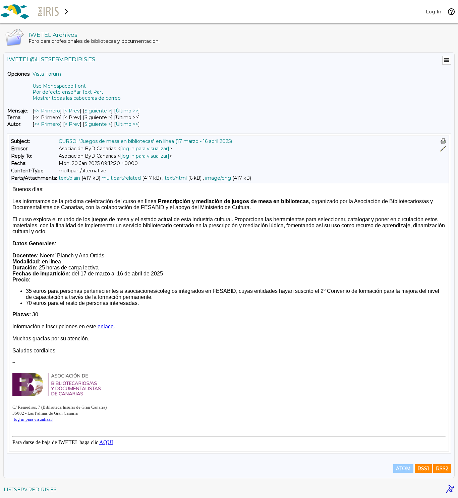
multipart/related (121, 178)
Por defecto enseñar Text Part (68, 92)
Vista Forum (47, 74)
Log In (433, 12)
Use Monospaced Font (59, 86)
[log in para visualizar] (144, 149)
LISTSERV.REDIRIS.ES (30, 490)
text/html (176, 178)
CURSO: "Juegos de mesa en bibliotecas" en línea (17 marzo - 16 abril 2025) (145, 141)
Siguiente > (97, 111)
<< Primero (47, 111)
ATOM (403, 469)
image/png (218, 178)
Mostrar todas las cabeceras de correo (77, 98)
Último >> (127, 111)
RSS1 (423, 469)
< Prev (72, 111)
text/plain (69, 178)
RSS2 (442, 469)
